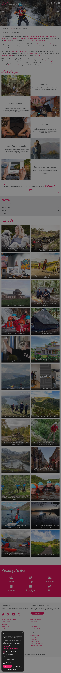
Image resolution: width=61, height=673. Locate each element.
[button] (12, 648)
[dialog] (30, 336)
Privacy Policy (6, 646)
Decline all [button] (18, 666)
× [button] (22, 632)
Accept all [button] (7, 666)
